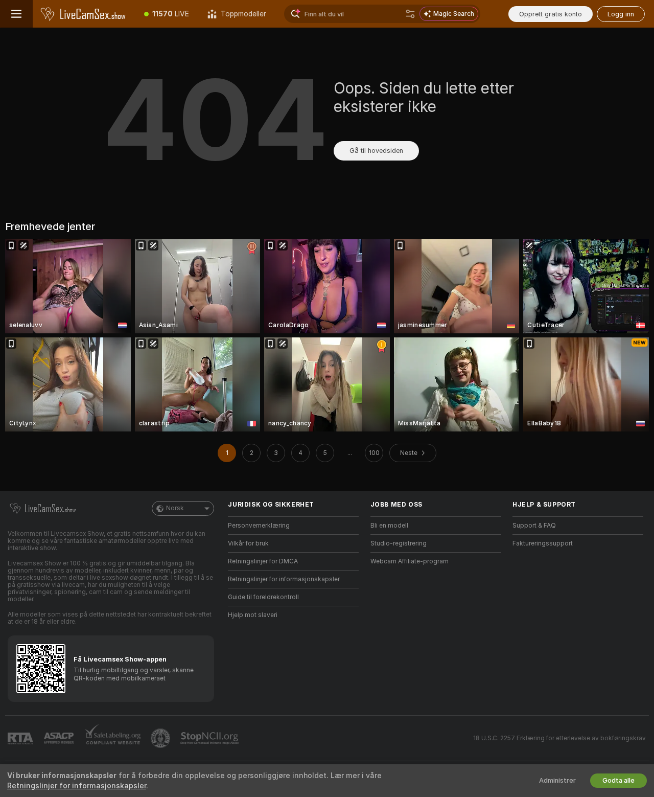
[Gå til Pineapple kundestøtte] (161, 738)
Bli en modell (389, 525)
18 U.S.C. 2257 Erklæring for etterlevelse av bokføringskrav (559, 738)
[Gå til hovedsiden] (84, 14)
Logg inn (621, 14)
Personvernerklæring (259, 525)
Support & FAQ (534, 525)
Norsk (175, 508)
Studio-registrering (398, 543)
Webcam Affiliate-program (409, 561)
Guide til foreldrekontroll (263, 597)
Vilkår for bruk (248, 543)
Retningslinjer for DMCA (263, 561)
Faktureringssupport (542, 543)
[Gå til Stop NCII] (210, 738)
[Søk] (410, 14)
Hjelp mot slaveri (252, 615)
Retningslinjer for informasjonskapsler (284, 579)
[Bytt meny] (16, 14)
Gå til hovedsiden (376, 150)
